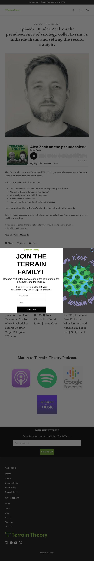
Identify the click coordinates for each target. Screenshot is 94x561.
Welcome (31, 309)
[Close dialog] (91, 250)
